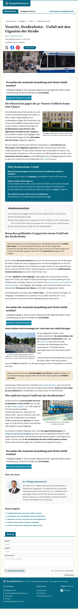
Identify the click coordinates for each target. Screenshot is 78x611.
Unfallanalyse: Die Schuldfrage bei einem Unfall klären (26, 516)
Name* (7, 541)
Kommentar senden (16, 571)
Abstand (8, 599)
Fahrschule (44, 341)
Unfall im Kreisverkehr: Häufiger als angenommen (24, 525)
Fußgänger (32, 177)
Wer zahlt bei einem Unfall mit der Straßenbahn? (30, 226)
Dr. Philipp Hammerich (15, 36)
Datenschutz (42, 590)
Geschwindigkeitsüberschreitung (16, 593)
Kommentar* (10, 555)
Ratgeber (22, 21)
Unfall (31, 21)
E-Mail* (7, 548)
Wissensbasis (11, 21)
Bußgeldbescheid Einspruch (14, 601)
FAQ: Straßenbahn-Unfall (20, 217)
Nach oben (70, 575)
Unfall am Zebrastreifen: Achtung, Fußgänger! (23, 522)
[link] (61, 11)
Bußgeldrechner (10, 590)
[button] (7, 48)
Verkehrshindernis (49, 385)
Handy (62, 295)
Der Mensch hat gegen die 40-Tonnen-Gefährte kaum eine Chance (38, 214)
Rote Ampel (9, 596)
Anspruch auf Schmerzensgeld (18, 434)
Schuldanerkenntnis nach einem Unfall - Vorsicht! (24, 513)
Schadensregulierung (19, 406)
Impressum (42, 593)
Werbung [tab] (10, 534)
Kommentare (29, 48)
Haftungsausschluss (45, 596)
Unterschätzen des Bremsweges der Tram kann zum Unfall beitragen (42, 223)
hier (49, 197)
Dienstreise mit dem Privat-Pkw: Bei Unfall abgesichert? (26, 519)
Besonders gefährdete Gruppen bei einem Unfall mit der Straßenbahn (39, 220)
